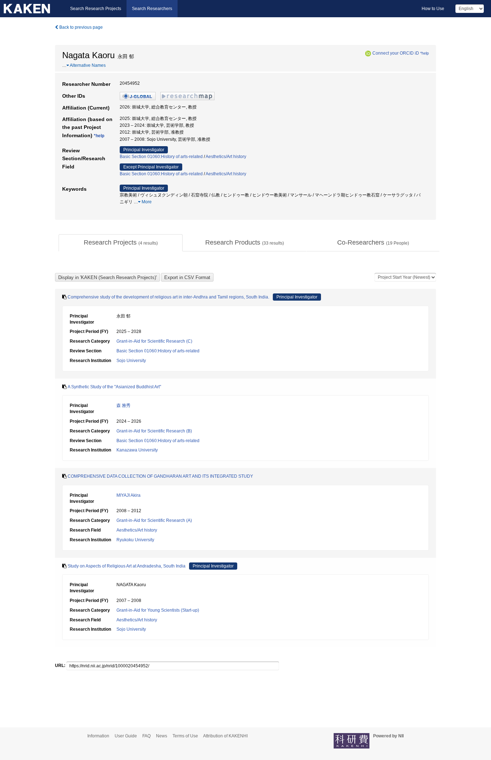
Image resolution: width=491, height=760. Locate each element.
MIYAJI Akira (128, 495)
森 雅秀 (123, 405)
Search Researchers (152, 8)
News (161, 735)
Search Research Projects (95, 8)
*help (424, 53)
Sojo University (131, 360)
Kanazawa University (137, 450)
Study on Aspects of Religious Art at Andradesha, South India (126, 566)
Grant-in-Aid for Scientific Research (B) (154, 431)
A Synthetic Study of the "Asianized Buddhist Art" (114, 386)
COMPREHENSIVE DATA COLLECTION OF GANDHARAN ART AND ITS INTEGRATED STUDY (160, 476)
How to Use (433, 8)
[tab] (121, 242)
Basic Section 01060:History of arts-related (161, 156)
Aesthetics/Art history (226, 156)
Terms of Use (185, 735)
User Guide (126, 735)
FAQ (146, 735)
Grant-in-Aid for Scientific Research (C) (154, 341)
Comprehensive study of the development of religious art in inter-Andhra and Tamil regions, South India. (168, 297)
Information (98, 735)
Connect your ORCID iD (395, 53)
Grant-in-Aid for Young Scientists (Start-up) (157, 610)
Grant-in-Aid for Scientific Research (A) (154, 520)
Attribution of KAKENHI (225, 735)
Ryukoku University (135, 539)
